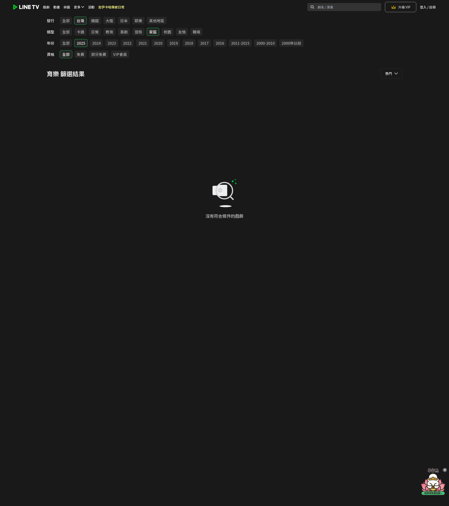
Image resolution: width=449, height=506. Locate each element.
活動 (91, 7)
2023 (112, 43)
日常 (95, 32)
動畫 (56, 7)
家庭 (153, 32)
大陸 (109, 20)
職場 (196, 32)
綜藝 (67, 7)
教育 (109, 32)
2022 (127, 43)
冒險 (138, 32)
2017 (204, 43)
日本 (124, 20)
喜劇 (124, 32)
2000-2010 (265, 43)
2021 (142, 43)
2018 (189, 43)
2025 (81, 43)
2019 (173, 43)
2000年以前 (291, 43)
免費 (80, 54)
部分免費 (98, 54)
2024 (96, 43)
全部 (66, 20)
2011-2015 (240, 43)
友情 (182, 32)
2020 (158, 43)
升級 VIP (404, 7)
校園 (167, 32)
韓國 (95, 20)
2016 (220, 43)
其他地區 (156, 20)
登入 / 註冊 (428, 7)
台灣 (80, 20)
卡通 (80, 32)
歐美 (138, 20)
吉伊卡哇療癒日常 (111, 7)
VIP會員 (120, 54)
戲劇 (46, 7)
